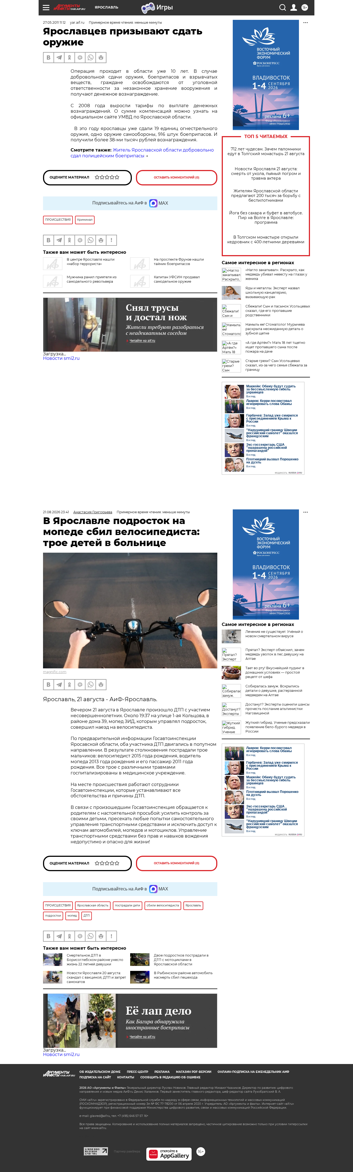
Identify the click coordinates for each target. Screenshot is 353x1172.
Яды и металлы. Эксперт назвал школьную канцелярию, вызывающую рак (272, 292)
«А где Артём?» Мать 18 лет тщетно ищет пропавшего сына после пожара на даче (275, 347)
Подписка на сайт (95, 1077)
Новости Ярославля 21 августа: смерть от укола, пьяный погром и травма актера (266, 174)
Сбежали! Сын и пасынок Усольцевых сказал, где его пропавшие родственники (277, 310)
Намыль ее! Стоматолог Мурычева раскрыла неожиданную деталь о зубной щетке (275, 328)
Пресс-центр (137, 1072)
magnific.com (54, 672)
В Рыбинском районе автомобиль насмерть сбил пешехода (183, 975)
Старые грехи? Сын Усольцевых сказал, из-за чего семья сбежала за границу (276, 365)
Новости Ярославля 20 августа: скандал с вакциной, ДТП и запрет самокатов (96, 977)
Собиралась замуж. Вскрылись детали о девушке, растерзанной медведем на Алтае (273, 690)
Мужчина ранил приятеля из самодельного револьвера (91, 279)
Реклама (162, 1072)
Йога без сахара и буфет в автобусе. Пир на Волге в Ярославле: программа (266, 218)
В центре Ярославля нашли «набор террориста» (90, 261)
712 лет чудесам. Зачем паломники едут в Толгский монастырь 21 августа (266, 151)
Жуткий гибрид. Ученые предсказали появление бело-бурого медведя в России (277, 726)
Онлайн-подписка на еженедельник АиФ (253, 1072)
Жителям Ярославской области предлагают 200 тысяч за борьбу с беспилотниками (266, 196)
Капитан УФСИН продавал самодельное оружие (177, 279)
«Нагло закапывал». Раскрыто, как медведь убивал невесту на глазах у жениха (276, 274)
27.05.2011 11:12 (54, 22)
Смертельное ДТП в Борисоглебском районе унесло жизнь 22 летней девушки (95, 959)
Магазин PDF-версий (193, 1072)
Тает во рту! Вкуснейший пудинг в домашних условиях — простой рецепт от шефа (274, 672)
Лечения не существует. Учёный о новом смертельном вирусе (274, 634)
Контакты (125, 1077)
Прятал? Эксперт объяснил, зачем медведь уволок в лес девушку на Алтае (274, 654)
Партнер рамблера (127, 1151)
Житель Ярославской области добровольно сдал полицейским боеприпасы (142, 152)
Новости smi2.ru (61, 358)
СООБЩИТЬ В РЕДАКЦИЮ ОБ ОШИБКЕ (170, 1077)
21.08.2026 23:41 (56, 512)
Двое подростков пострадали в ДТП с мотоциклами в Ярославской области (181, 959)
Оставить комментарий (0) (176, 177)
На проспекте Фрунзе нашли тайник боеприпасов (179, 261)
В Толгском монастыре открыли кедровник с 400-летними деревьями (265, 239)
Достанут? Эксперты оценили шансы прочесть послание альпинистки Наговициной (277, 708)
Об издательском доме (100, 1072)
